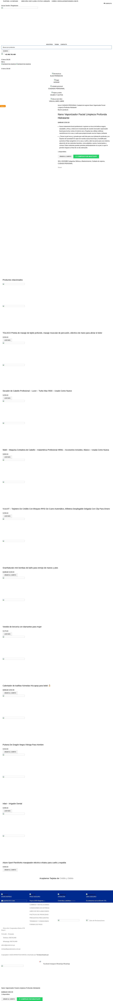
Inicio (60, 105)
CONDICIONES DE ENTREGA (39, 908)
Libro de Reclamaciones (97, 920)
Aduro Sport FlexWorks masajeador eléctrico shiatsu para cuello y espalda (34, 863)
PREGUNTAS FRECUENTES (39, 918)
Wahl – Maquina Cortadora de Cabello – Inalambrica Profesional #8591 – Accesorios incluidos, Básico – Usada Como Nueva (56, 450)
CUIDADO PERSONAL (69, 105)
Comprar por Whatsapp (87, 156)
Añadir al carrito (65, 156)
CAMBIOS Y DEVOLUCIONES (39, 904)
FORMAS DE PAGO (36, 924)
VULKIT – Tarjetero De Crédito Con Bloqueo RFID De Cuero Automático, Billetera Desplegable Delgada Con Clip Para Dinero (56, 509)
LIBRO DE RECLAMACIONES (39, 911)
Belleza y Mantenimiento (83, 161)
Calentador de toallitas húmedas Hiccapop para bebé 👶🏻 (27, 686)
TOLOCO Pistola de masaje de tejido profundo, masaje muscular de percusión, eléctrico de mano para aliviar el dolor (52, 333)
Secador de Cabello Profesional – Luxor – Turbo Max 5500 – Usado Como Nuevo (37, 391)
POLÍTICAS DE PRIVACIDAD (39, 914)
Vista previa (5, 329)
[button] (86, 156)
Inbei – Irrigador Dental (12, 804)
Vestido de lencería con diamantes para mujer (22, 627)
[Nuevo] (14, 294)
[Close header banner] (2, 958)
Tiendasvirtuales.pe (42, 955)
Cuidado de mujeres (83, 105)
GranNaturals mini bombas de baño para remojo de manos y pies (30, 568)
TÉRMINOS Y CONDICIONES (39, 921)
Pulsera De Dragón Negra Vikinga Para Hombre (23, 745)
